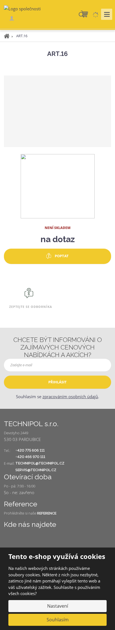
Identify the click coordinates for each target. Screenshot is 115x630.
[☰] (106, 14)
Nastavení (57, 606)
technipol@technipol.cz (39, 463)
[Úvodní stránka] (22, 8)
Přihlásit (57, 381)
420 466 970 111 (31, 457)
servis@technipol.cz (35, 470)
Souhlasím (58, 620)
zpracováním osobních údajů (70, 396)
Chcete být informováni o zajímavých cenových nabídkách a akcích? (57, 347)
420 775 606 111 (31, 450)
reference (46, 513)
